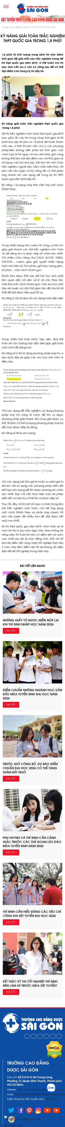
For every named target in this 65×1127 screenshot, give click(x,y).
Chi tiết (11, 631)
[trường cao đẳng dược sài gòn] (32, 9)
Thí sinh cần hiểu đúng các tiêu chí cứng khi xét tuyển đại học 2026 (32, 913)
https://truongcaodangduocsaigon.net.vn (40, 1089)
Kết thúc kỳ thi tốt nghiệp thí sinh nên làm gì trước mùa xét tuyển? (30, 983)
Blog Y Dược (23, 26)
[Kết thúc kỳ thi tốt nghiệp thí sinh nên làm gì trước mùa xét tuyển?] (32, 974)
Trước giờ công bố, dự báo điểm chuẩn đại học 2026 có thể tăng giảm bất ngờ (30, 767)
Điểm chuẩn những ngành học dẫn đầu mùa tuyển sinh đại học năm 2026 (32, 693)
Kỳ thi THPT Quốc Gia (43, 26)
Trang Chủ (7, 26)
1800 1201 (52, 1099)
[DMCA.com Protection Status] (54, 1057)
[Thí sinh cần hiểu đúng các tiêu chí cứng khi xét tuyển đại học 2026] (32, 904)
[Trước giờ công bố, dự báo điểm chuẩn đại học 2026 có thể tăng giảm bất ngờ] (32, 756)
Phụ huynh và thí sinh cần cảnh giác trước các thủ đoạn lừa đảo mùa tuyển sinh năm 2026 (32, 841)
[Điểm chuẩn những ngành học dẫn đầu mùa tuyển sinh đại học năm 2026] (32, 682)
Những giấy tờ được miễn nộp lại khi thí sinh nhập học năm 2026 (31, 622)
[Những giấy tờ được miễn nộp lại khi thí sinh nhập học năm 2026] (32, 612)
